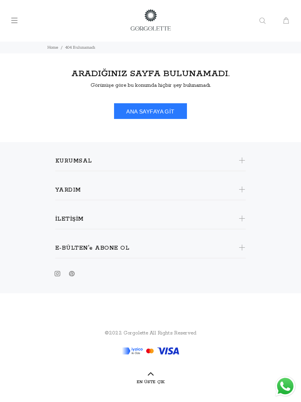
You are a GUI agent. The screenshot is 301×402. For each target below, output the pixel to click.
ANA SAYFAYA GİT (150, 111)
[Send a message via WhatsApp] (285, 386)
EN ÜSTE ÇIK (151, 382)
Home (52, 47)
